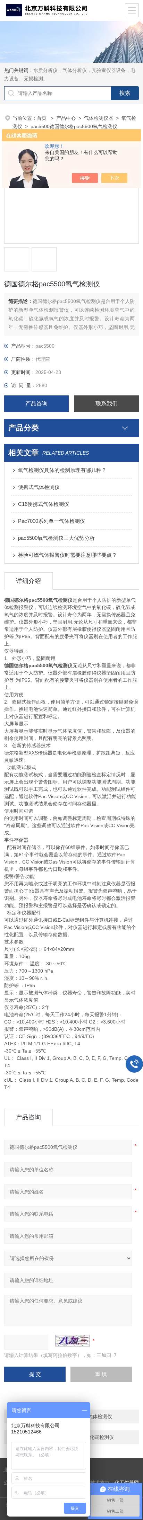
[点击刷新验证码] (72, 1341)
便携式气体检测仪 (39, 487)
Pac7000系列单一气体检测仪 (51, 521)
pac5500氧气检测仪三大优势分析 (56, 538)
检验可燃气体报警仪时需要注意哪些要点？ (67, 555)
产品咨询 (36, 403)
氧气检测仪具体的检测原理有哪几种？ (62, 470)
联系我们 (106, 403)
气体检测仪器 (98, 118)
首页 (42, 118)
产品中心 (66, 118)
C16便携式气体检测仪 (43, 504)
